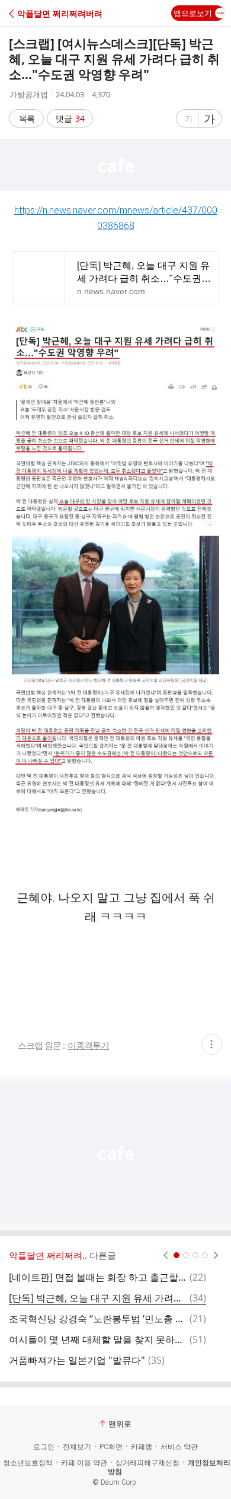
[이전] (165, 1255)
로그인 (43, 1447)
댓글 (70, 118)
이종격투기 (88, 1045)
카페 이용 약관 (84, 1463)
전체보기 (77, 1447)
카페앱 (141, 1447)
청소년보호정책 (28, 1463)
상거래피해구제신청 (147, 1463)
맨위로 (119, 1423)
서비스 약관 (179, 1447)
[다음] (216, 1255)
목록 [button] (26, 118)
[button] (60, 13)
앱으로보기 (193, 13)
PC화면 (111, 1447)
